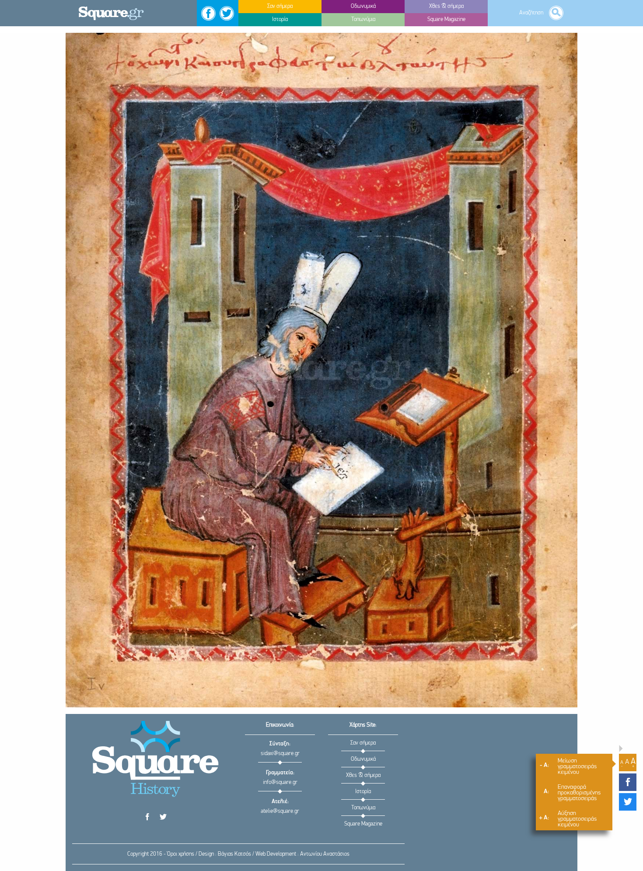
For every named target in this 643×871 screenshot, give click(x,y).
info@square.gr (280, 782)
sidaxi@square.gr (280, 753)
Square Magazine (363, 824)
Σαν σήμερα (363, 743)
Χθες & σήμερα (363, 775)
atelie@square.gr (280, 811)
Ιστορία (363, 791)
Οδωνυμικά (363, 759)
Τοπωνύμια (363, 808)
